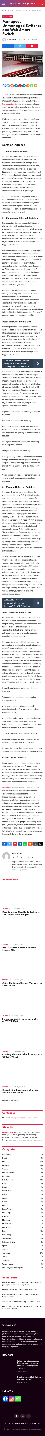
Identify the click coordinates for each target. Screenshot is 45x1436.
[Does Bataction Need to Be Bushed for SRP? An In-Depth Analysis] (22, 894)
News (4, 1231)
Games (5, 1198)
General (5, 1202)
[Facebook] (4, 85)
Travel (4, 1257)
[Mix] (28, 85)
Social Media (7, 1238)
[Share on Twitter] (20, 46)
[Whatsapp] (31, 85)
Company (5, 1169)
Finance (5, 1187)
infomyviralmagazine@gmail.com (24, 1118)
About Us (9, 1423)
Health (4, 1205)
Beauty (5, 1158)
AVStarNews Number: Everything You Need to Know (21, 1302)
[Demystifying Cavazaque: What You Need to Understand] (22, 1072)
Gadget (5, 1194)
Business (5, 1165)
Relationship (6, 1235)
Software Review (8, 1242)
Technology (7, 16)
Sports (4, 1246)
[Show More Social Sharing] (40, 46)
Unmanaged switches (11, 104)
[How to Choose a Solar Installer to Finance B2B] (22, 930)
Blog (4, 1162)
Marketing (6, 1220)
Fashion (5, 1183)
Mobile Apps (6, 1227)
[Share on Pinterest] (32, 46)
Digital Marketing (8, 1172)
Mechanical (6, 788)
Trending (5, 1260)
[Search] (41, 3)
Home (4, 10)
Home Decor (6, 1209)
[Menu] (3, 3)
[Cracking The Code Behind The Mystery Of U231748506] (22, 1037)
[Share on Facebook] (8, 46)
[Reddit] (12, 85)
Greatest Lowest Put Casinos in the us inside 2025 (20, 1290)
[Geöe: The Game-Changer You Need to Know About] (22, 966)
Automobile (6, 1154)
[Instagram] (12, 1399)
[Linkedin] (16, 85)
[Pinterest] (20, 85)
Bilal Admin (12, 39)
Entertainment (7, 1180)
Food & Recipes (7, 1191)
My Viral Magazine (22, 3)
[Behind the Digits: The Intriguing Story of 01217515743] (22, 1001)
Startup (5, 1249)
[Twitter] (8, 85)
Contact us (35, 1423)
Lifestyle (5, 1216)
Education (6, 1176)
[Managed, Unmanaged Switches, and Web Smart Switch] (22, 64)
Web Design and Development (13, 1268)
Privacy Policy (21, 1423)
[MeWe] (24, 85)
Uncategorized (7, 1264)
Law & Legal (6, 1213)
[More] (35, 85)
